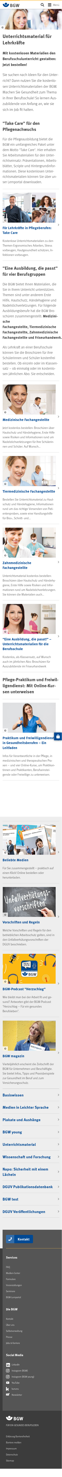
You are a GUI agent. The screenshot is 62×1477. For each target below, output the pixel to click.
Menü (56, 5)
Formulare (11, 1279)
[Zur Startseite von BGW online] (11, 5)
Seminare (10, 1291)
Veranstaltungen (14, 1285)
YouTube (15, 1382)
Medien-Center (13, 1273)
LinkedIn (15, 1364)
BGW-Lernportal (13, 1297)
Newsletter (16, 1394)
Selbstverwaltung (14, 1330)
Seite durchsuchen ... (42, 5)
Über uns (10, 1324)
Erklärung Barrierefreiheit (18, 1436)
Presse (9, 1337)
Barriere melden (13, 1442)
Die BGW (12, 1309)
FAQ (8, 1267)
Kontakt (24, 1238)
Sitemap (10, 1460)
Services (11, 1257)
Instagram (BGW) (19, 1370)
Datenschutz (12, 1454)
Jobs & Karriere (13, 1343)
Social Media (14, 1355)
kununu (15, 1388)
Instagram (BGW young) (22, 1376)
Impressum (11, 1448)
